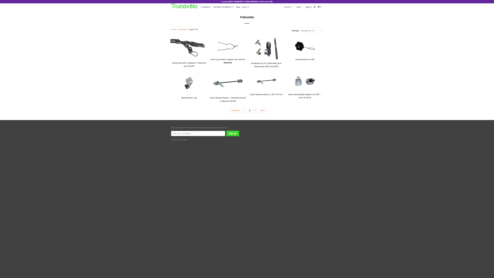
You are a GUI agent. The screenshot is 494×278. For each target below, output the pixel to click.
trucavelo (182, 139)
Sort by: (295, 30)
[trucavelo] (184, 6)
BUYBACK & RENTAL (223, 7)
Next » (263, 110)
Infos (244, 7)
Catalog (205, 7)
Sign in (309, 7)
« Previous (235, 110)
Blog (238, 7)
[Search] (314, 7)
